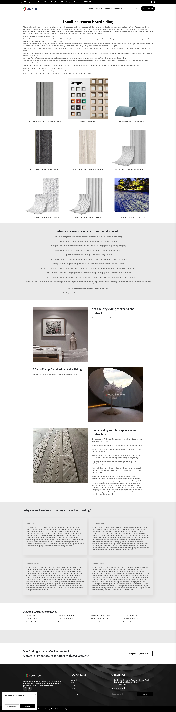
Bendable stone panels (130, 622)
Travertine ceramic (32, 618)
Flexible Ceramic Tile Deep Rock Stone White (44, 217)
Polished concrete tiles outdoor (100, 615)
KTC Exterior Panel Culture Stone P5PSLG (88, 169)
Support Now (148, 9)
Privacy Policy (76, 695)
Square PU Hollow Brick (88, 121)
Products (107, 9)
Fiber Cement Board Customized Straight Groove (44, 121)
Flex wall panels (31, 622)
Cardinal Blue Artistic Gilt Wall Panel (131, 121)
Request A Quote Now (138, 653)
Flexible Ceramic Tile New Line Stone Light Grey (131, 169)
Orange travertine (96, 622)
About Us (98, 9)
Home (91, 9)
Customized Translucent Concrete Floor (131, 217)
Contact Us (125, 9)
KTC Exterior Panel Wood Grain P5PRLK (44, 169)
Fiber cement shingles (65, 618)
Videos (117, 9)
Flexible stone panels (130, 615)
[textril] (31, 9)
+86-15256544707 (85, 2)
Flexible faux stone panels (66, 615)
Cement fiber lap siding (130, 618)
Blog (73, 692)
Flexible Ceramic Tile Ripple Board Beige (88, 217)
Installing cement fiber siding (99, 618)
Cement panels (63, 622)
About (140, 709)
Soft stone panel (31, 615)
